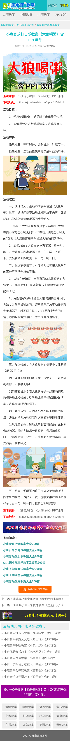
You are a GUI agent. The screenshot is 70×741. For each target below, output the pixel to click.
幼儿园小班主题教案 (9, 724)
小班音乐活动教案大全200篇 (21, 543)
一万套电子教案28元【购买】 (44, 615)
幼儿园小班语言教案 (43, 706)
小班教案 (43, 14)
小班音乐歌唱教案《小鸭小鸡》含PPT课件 (31, 645)
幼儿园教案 (7, 25)
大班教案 (8, 14)
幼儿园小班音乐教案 (48, 25)
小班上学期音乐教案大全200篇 (23, 575)
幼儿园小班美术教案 (9, 715)
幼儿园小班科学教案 (26, 706)
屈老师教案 (49, 45)
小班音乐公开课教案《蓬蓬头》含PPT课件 (31, 670)
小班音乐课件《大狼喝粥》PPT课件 (41, 96)
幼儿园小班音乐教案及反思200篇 (24, 562)
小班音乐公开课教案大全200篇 (23, 550)
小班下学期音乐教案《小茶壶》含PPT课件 (31, 664)
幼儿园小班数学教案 (9, 706)
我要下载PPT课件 (38, 589)
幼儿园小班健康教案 (60, 715)
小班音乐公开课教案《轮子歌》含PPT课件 (31, 676)
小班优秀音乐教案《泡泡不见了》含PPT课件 (32, 651)
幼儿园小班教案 (25, 25)
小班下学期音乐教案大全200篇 (23, 568)
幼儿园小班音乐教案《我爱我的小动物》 (38, 598)
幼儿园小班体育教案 (26, 724)
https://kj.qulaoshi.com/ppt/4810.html (41, 102)
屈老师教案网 (19, 6)
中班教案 (26, 14)
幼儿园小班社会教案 (43, 715)
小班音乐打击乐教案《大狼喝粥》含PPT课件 (32, 633)
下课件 (64, 5)
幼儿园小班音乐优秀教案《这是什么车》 (38, 605)
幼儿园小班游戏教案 (60, 724)
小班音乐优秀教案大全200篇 (21, 581)
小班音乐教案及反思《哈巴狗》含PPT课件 (31, 639)
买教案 (53, 5)
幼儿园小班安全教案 (26, 715)
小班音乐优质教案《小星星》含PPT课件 (29, 658)
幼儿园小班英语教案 (43, 724)
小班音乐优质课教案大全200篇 (23, 556)
